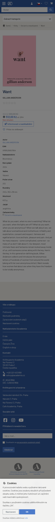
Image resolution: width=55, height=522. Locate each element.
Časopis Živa (8, 343)
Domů (8, 26)
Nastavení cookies (11, 323)
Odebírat (8, 449)
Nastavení (11, 511)
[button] (39, 3)
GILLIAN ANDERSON (12, 97)
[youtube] (21, 420)
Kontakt (7, 352)
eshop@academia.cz (15, 375)
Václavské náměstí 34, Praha (15, 395)
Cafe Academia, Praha (12, 406)
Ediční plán (7, 340)
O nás (5, 336)
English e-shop (9, 347)
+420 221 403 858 (13, 372)
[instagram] (13, 420)
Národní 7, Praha (10, 398)
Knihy (16, 26)
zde (26, 518)
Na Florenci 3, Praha (11, 402)
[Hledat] (51, 9)
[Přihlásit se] (32, 3)
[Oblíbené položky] (46, 3)
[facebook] (5, 420)
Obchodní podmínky (11, 315)
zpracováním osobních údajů (28, 442)
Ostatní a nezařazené (29, 26)
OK (27, 511)
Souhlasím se (23, 442)
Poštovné (7, 312)
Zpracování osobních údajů (15, 319)
